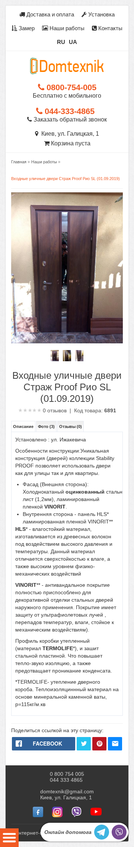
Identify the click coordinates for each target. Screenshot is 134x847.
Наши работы (66, 28)
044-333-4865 (68, 111)
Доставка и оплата (49, 14)
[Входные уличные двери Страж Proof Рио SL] (55, 355)
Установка (101, 14)
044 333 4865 (66, 780)
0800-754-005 (70, 87)
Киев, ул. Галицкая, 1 (68, 133)
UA (73, 42)
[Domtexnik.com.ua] (67, 66)
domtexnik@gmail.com (67, 791)
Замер (26, 28)
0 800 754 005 (67, 774)
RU (61, 42)
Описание (23, 426)
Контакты (109, 28)
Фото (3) (46, 426)
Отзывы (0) (70, 426)
